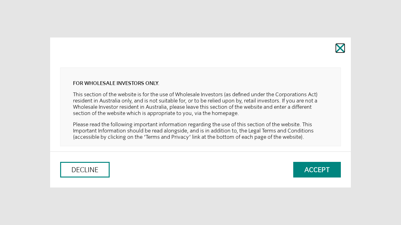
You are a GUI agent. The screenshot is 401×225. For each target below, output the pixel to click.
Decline (84, 169)
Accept (317, 169)
